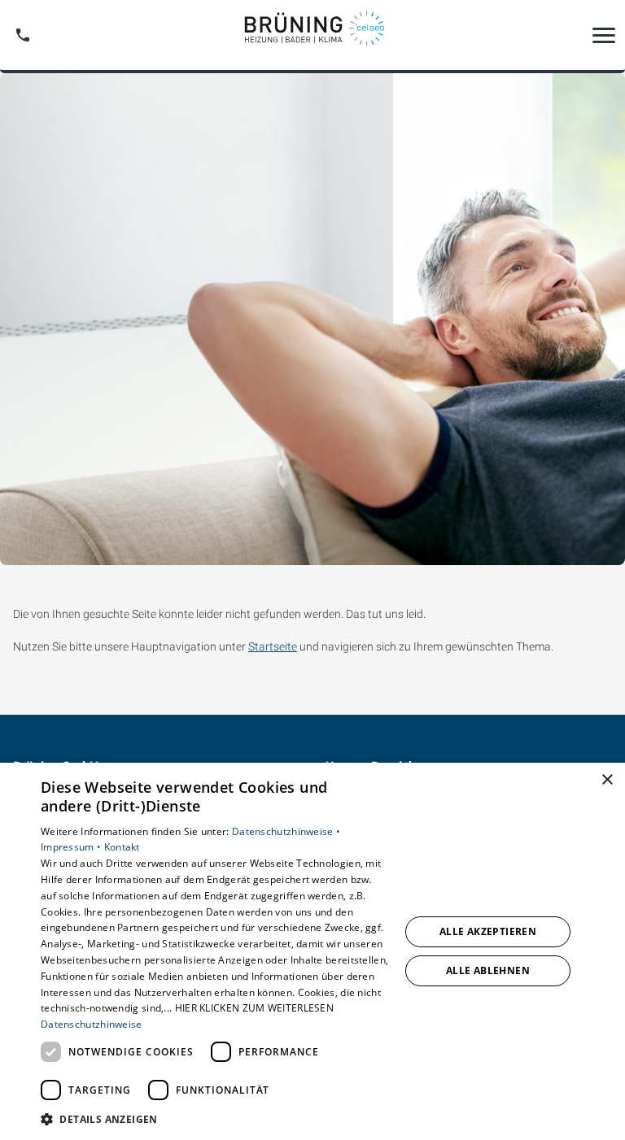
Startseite (272, 646)
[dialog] (312, 951)
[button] (603, 35)
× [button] (607, 780)
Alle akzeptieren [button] (487, 931)
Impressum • (72, 847)
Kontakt (122, 847)
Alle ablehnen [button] (488, 970)
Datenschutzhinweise (91, 1024)
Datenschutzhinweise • (286, 831)
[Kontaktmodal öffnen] (22, 35)
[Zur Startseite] (312, 34)
